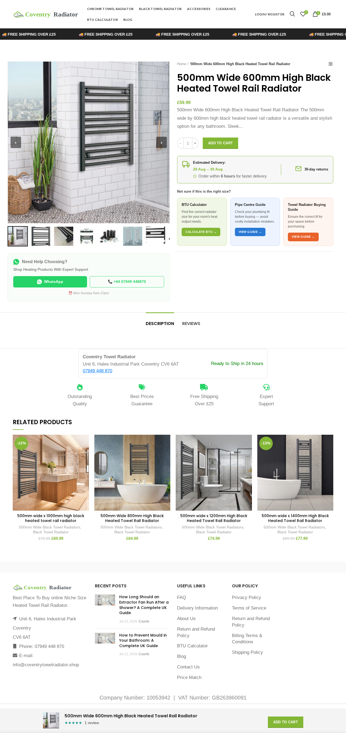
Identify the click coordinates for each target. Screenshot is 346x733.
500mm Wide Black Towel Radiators (49, 527)
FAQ (181, 597)
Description (160, 323)
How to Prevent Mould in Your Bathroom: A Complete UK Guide (143, 640)
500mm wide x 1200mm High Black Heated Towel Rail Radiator (213, 518)
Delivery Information (197, 608)
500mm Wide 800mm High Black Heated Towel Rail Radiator (132, 518)
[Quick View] (85, 468)
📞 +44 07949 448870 (127, 281)
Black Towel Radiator (51, 532)
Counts (144, 621)
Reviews (191, 323)
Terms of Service (249, 608)
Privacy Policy (246, 597)
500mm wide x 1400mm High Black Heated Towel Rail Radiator (295, 518)
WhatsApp (53, 281)
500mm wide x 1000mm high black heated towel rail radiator (50, 518)
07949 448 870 (97, 370)
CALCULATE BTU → (201, 231)
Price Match (189, 677)
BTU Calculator (192, 645)
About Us (186, 618)
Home (181, 64)
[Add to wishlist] (85, 443)
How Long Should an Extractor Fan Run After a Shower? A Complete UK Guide (144, 604)
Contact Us (188, 667)
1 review (92, 723)
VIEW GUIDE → (250, 231)
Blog (181, 656)
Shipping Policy (247, 652)
